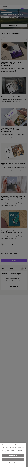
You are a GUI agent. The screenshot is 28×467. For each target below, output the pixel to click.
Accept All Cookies (12, 455)
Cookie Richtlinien (5, 451)
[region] (13, 455)
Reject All (13, 459)
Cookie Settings (13, 462)
